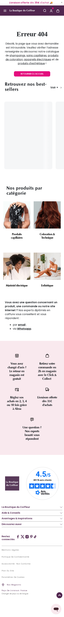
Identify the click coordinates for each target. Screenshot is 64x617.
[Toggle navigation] (5, 11)
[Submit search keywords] (44, 10)
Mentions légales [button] (10, 550)
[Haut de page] (59, 595)
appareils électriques (37, 59)
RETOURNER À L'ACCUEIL (32, 73)
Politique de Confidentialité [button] (15, 557)
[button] (51, 10)
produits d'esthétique (31, 63)
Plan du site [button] (8, 571)
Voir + (54, 87)
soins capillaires (36, 55)
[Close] (61, 2)
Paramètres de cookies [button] (13, 577)
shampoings (17, 55)
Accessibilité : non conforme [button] (16, 564)
